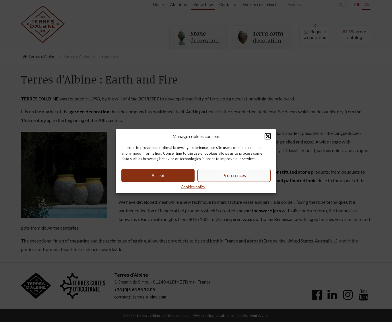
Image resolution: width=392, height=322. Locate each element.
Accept (158, 175)
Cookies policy (193, 186)
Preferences (234, 175)
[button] (268, 136)
